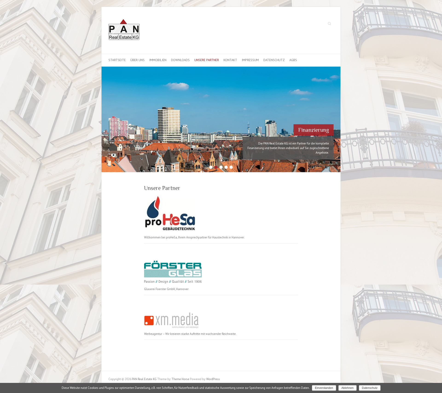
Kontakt (230, 60)
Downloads (180, 60)
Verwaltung (315, 121)
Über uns (137, 60)
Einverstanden (324, 388)
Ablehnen (347, 388)
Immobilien (157, 60)
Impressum (250, 60)
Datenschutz (274, 60)
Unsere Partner (206, 60)
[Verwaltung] (221, 69)
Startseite (117, 60)
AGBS (293, 60)
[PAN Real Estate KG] (124, 30)
